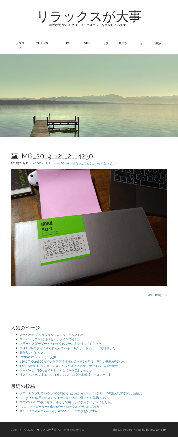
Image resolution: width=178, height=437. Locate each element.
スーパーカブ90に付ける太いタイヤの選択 (49, 339)
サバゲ (123, 43)
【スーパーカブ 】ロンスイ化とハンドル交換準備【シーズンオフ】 (66, 375)
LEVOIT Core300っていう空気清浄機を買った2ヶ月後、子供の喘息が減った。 (73, 361)
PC (68, 43)
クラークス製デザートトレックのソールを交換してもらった (61, 343)
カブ (106, 43)
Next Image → (157, 295)
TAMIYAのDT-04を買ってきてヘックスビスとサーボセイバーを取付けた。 (71, 366)
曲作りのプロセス (32, 352)
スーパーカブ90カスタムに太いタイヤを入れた (52, 335)
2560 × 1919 (42, 163)
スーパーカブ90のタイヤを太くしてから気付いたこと (56, 370)
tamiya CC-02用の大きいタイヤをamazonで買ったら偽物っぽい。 (65, 398)
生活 (158, 43)
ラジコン (19, 45)
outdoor (43, 43)
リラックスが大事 (89, 16)
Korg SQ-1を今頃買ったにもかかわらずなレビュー (86, 163)
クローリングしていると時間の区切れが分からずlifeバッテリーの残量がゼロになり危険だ (81, 393)
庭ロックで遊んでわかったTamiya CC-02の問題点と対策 (58, 411)
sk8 (87, 43)
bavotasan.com (156, 430)
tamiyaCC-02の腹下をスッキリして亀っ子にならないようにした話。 (67, 402)
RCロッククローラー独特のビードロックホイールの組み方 (59, 406)
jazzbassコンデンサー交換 (38, 357)
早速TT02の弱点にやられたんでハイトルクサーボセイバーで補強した (67, 348)
